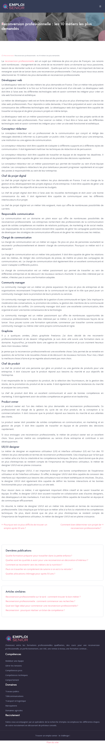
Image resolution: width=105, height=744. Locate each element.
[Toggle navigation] (100, 6)
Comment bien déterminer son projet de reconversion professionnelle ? (81, 526)
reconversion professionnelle (19, 61)
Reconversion (9, 56)
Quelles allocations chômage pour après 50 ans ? (30, 573)
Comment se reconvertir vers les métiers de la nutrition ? (34, 564)
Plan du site (53, 742)
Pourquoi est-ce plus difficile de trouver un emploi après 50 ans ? (25, 526)
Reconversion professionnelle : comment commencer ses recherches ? (40, 601)
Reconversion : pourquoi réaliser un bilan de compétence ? (35, 610)
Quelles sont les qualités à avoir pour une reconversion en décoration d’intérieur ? (47, 560)
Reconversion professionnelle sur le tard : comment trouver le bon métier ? (43, 596)
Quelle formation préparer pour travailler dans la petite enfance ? (39, 555)
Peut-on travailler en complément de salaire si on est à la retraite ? (39, 569)
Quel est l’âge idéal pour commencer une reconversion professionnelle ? (42, 605)
